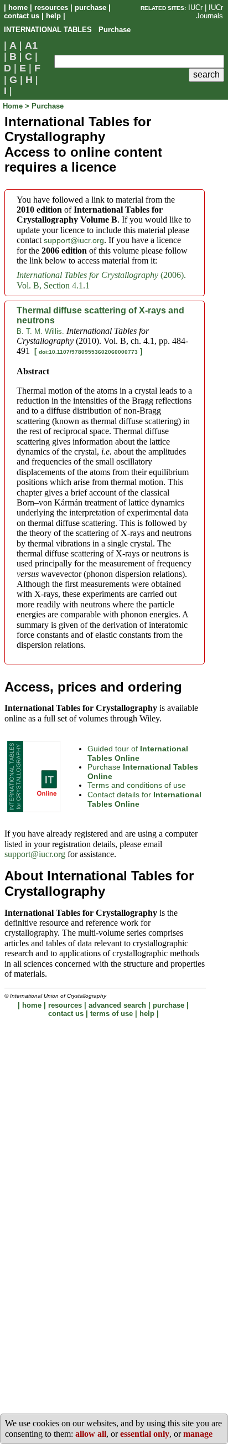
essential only (144, 1433)
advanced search (117, 1005)
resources (51, 7)
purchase (90, 7)
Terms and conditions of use (136, 785)
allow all (90, 1433)
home (18, 7)
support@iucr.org (74, 240)
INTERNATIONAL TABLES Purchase (67, 29)
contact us (21, 16)
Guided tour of (137, 753)
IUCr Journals (209, 11)
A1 (31, 45)
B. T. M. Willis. (40, 331)
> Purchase (44, 106)
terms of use (111, 1013)
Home (14, 106)
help (53, 16)
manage (198, 1433)
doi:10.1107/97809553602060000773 (88, 352)
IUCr (195, 7)
